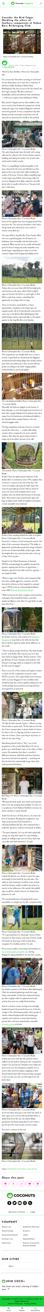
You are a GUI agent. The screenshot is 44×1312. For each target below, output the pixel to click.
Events (26, 1231)
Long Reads (32, 1169)
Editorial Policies (31, 1227)
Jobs (25, 1235)
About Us (6, 1227)
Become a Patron (17, 1212)
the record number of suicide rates (15, 951)
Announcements (10, 1235)
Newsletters (29, 1239)
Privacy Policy (30, 1304)
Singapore (12, 1169)
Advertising (7, 1231)
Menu (3, 3)
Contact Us (7, 1239)
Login (40, 3)
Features (21, 1169)
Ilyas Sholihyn (9, 67)
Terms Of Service (15, 1304)
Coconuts (24, 3)
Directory (6, 1243)
